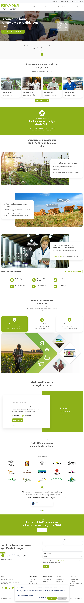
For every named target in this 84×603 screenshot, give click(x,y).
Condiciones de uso (65, 561)
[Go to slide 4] (43, 510)
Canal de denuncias (78, 598)
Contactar (73, 576)
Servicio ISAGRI (61, 6)
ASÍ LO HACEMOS (17, 420)
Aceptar (52, 598)
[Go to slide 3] (42, 510)
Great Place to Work (33, 584)
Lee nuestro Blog (60, 579)
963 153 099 (73, 581)
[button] (82, 6)
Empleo (30, 581)
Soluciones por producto (50, 6)
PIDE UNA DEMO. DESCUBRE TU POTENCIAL (13, 31)
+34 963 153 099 (55, 1)
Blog (72, 1)
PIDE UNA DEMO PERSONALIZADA (73, 271)
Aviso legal (70, 598)
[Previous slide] (18, 497)
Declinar (62, 598)
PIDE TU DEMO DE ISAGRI (42, 100)
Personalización (13, 425)
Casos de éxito (59, 581)
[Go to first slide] (65, 497)
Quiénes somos (70, 6)
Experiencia (12, 425)
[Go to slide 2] (41, 510)
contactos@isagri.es (74, 579)
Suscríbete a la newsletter (65, 1)
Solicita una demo (47, 579)
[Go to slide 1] (40, 510)
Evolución (14, 425)
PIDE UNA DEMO (42, 530)
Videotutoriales (46, 581)
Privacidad (56, 561)
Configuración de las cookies (42, 598)
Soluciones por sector (38, 6)
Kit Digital (78, 6)
